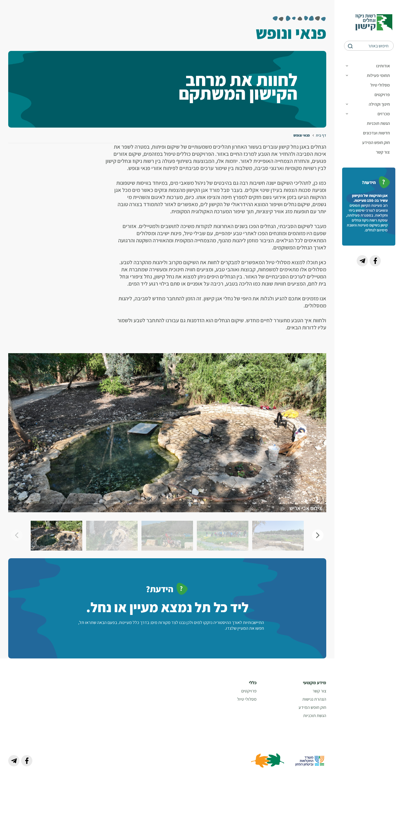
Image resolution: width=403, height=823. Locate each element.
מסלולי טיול (380, 85)
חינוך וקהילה (379, 104)
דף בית (321, 135)
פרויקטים (382, 94)
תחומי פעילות (378, 75)
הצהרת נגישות (314, 699)
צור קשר (383, 152)
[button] (317, 535)
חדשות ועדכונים (376, 133)
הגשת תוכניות (378, 123)
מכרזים (384, 114)
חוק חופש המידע (376, 142)
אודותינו (383, 66)
